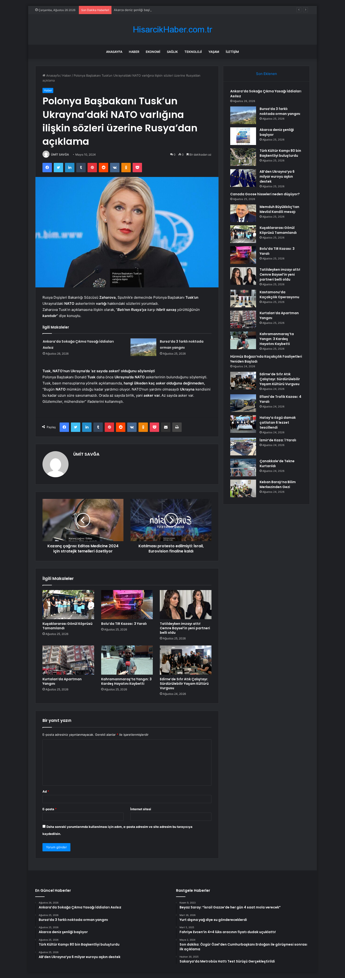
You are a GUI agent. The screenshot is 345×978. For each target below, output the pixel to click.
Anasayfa (114, 52)
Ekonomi (153, 52)
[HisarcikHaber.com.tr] (172, 29)
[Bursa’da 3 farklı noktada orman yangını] (143, 347)
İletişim (232, 52)
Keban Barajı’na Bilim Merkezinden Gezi (278, 484)
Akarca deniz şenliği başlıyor (134, 10)
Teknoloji (193, 52)
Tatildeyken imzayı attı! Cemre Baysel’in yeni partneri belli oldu (185, 628)
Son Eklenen (266, 73)
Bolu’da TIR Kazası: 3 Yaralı (124, 623)
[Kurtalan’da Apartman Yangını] (68, 660)
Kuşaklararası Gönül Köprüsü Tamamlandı (67, 625)
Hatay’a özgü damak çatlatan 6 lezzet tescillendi (278, 422)
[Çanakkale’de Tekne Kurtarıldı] (243, 467)
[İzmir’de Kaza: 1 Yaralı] (243, 446)
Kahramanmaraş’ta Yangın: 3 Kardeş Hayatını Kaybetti (126, 681)
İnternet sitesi (140, 809)
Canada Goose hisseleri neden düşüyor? (265, 194)
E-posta (49, 809)
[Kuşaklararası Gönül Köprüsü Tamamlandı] (68, 604)
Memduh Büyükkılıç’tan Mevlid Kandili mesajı (279, 209)
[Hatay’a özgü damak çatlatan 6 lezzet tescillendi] (243, 424)
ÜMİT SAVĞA (60, 154)
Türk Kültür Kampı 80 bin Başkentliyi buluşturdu (280, 153)
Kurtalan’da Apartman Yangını (62, 681)
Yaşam (213, 52)
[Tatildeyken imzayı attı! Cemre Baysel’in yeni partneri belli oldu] (185, 604)
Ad (45, 791)
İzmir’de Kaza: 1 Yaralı (278, 440)
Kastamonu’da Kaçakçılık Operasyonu (279, 294)
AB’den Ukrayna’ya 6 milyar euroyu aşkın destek (277, 176)
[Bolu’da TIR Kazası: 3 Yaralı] (127, 604)
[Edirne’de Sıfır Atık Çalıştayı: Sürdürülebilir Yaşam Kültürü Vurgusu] (185, 660)
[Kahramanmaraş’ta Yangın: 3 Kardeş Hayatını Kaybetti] (127, 660)
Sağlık (172, 52)
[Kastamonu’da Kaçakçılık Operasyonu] (243, 298)
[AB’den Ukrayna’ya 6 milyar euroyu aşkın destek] (243, 178)
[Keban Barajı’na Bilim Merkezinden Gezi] (243, 488)
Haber (134, 52)
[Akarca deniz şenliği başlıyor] (243, 136)
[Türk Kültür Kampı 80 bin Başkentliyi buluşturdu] (243, 157)
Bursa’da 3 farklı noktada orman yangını (280, 111)
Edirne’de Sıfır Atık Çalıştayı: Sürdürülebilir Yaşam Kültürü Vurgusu (184, 683)
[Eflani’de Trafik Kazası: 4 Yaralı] (243, 403)
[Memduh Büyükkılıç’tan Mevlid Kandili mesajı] (243, 213)
